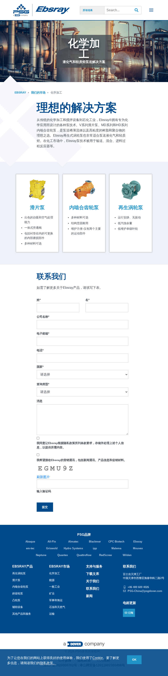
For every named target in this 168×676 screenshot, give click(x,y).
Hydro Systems (73, 548)
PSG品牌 (84, 534)
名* (87, 299)
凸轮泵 (16, 600)
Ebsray (20, 92)
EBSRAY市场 (59, 566)
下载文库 (92, 574)
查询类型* (43, 384)
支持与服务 (94, 566)
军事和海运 (55, 600)
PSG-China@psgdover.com (145, 591)
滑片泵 (37, 207)
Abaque (30, 541)
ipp (95, 548)
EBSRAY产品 (22, 566)
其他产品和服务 (21, 613)
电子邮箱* (43, 333)
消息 (39, 401)
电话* (40, 350)
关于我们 (92, 581)
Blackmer (95, 541)
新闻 (89, 596)
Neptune (41, 555)
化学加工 (56, 92)
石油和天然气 (57, 607)
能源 (51, 580)
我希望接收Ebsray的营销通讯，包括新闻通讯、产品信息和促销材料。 (82, 460)
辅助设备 (17, 607)
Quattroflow (84, 555)
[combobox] (122, 10)
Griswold (52, 548)
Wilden (127, 555)
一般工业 (54, 586)
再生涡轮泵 (130, 207)
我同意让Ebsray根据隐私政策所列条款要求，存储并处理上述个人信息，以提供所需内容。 (80, 445)
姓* (39, 299)
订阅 (130, 612)
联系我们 (92, 588)
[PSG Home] (23, 10)
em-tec (30, 548)
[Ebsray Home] (55, 10)
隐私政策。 (48, 663)
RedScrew (105, 555)
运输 (51, 613)
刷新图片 (43, 477)
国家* (40, 366)
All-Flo (52, 541)
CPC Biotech (116, 541)
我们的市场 (38, 92)
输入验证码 (44, 491)
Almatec (73, 541)
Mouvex (138, 548)
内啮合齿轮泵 (84, 207)
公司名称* (43, 316)
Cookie (97, 658)
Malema (116, 548)
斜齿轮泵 (17, 593)
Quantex (62, 555)
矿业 (51, 593)
